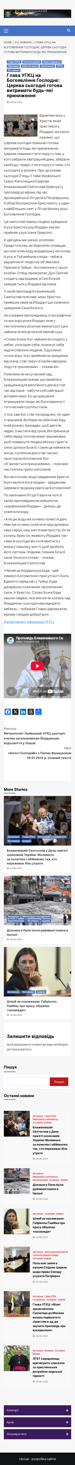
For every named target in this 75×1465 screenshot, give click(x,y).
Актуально (13, 836)
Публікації (13, 66)
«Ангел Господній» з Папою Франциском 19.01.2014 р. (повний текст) (39, 753)
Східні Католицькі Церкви (45, 1255)
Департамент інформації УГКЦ (29, 622)
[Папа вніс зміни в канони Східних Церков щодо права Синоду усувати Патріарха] (17, 1259)
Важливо (49, 1350)
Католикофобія (31, 61)
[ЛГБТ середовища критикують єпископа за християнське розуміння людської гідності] (17, 1358)
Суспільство (47, 66)
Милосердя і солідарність (52, 836)
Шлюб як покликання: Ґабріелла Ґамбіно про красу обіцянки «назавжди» (32, 1006)
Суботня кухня (30, 66)
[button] (37, 1410)
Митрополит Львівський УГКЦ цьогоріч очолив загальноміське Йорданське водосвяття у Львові (34, 736)
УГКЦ (60, 66)
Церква (26, 841)
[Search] (68, 30)
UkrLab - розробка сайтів (37, 1459)
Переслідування (52, 61)
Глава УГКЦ (14, 61)
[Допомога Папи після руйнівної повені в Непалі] (37, 900)
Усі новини (13, 70)
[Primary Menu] (8, 30)
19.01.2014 (16, 102)
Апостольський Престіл (56, 1252)
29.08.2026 (16, 868)
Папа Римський (16, 920)
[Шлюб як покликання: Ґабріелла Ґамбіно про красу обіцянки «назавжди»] (37, 972)
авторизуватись (19, 1049)
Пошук (10, 1067)
